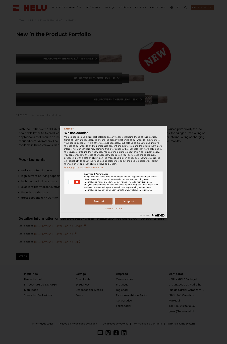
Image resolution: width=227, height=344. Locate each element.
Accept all (128, 201)
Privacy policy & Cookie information (83, 167)
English (68, 128)
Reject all (99, 201)
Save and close (113, 208)
